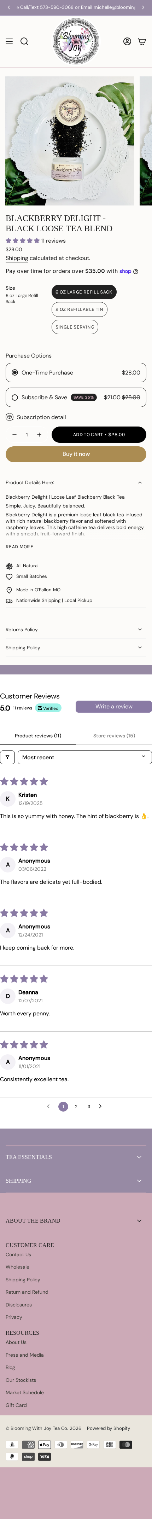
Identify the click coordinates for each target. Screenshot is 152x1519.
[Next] (143, 7)
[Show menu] (9, 41)
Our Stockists (21, 1380)
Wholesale (17, 1267)
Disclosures (19, 1304)
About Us (16, 1342)
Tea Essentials (29, 1157)
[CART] (142, 41)
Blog (10, 1367)
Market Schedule (25, 1392)
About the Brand (33, 1221)
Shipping (17, 258)
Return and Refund (27, 1292)
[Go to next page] (102, 1107)
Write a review (114, 706)
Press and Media (25, 1355)
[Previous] (9, 7)
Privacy (14, 1317)
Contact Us (18, 1254)
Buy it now (76, 454)
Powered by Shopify (108, 1428)
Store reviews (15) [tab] (114, 735)
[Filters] (7, 757)
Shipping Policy (23, 647)
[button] (23, 240)
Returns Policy (22, 629)
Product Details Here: (30, 482)
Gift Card (16, 1405)
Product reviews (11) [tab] (38, 735)
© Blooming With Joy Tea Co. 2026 (43, 1428)
